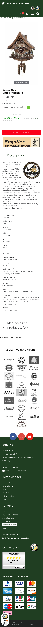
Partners (6, 489)
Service (7, 506)
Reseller (5, 493)
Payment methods (10, 515)
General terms (8, 486)
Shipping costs (8, 518)
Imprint (5, 499)
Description (15, 155)
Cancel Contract (10, 525)
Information (11, 477)
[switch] (5, 623)
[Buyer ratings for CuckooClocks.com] (13, 561)
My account (7, 521)
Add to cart (20, 132)
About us (6, 483)
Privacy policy (8, 496)
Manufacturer (17, 323)
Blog (4, 528)
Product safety (17, 327)
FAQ (4, 511)
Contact (8, 445)
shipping (36, 118)
